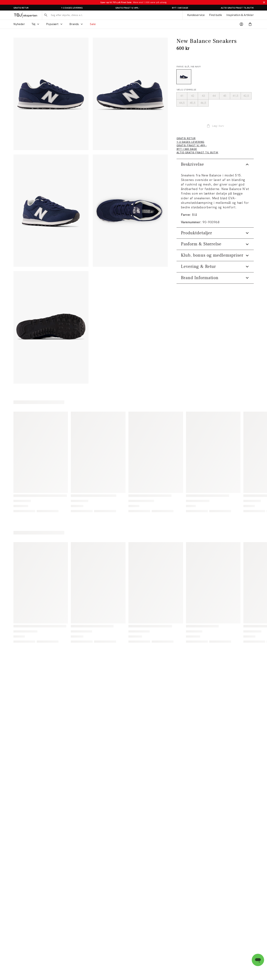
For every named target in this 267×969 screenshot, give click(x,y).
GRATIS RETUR (21, 7)
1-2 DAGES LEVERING (72, 7)
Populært (52, 24)
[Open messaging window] (258, 960)
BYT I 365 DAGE (180, 7)
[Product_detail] (130, 210)
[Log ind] (241, 24)
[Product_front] (50, 94)
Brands (74, 24)
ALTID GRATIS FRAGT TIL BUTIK (237, 7)
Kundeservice (196, 15)
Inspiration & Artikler (240, 15)
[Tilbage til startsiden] (25, 15)
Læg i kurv (218, 125)
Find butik (215, 15)
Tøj (33, 24)
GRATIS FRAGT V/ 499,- (127, 7)
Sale (93, 24)
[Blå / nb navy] (184, 77)
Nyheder (19, 24)
